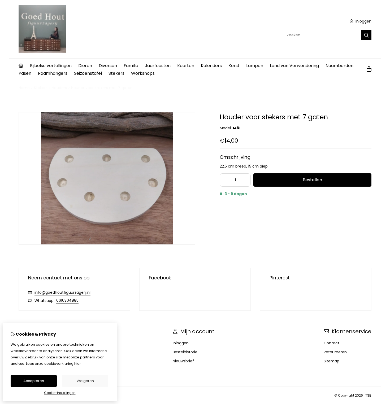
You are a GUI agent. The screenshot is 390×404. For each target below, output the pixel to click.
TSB (368, 395)
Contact (331, 343)
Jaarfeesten (158, 66)
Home (24, 87)
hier (77, 363)
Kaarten (185, 66)
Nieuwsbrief (183, 361)
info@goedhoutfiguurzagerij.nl (62, 292)
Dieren (85, 66)
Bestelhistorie (185, 352)
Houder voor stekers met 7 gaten (102, 87)
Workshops (143, 73)
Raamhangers (52, 73)
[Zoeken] (366, 35)
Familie (131, 66)
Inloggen (181, 343)
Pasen (25, 73)
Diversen (108, 66)
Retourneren (335, 352)
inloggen (362, 21)
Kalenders (211, 66)
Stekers (116, 73)
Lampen (254, 66)
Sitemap (331, 361)
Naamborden (339, 66)
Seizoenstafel (88, 73)
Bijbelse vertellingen (51, 66)
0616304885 (67, 300)
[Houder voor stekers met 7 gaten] (107, 243)
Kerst (234, 66)
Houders (59, 87)
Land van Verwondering (294, 66)
